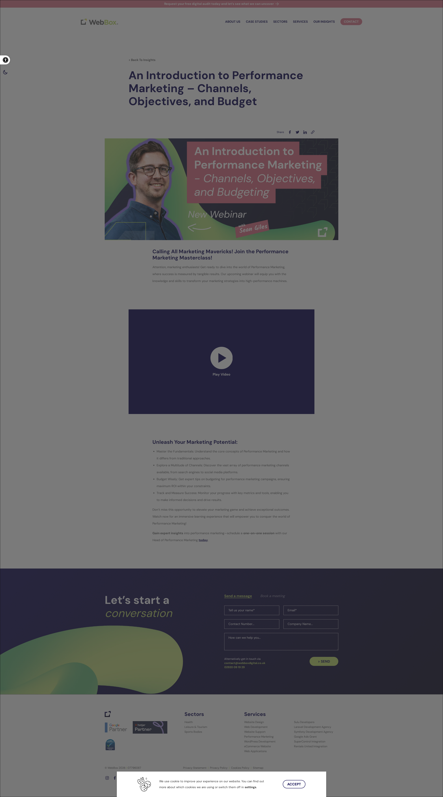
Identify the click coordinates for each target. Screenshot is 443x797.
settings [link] (250, 787)
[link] (5, 59)
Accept (294, 784)
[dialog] (221, 398)
